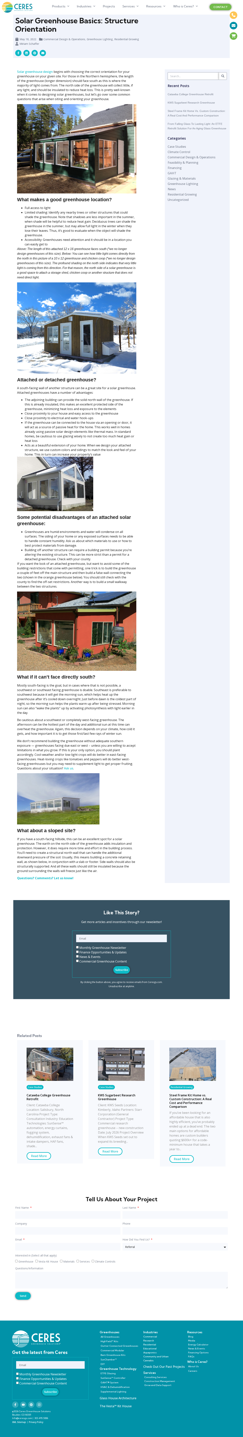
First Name (22, 1207)
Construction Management (159, 1381)
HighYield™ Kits (109, 1341)
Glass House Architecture (118, 1398)
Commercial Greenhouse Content (103, 961)
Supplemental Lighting (113, 1391)
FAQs (191, 1356)
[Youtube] (23, 1405)
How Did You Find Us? (136, 1239)
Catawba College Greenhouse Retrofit (190, 94)
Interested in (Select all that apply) (36, 1255)
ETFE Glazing (108, 1373)
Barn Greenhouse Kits (113, 1355)
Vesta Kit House (48, 1261)
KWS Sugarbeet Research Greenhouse (191, 102)
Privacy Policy (36, 1422)
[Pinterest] (31, 1405)
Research (148, 1340)
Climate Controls (105, 1261)
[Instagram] (39, 1405)
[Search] (223, 76)
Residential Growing (126, 39)
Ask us (68, 768)
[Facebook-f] (15, 1405)
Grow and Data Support (157, 1385)
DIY (103, 1364)
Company (21, 1223)
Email (19, 1239)
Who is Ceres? (183, 6)
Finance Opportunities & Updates (103, 952)
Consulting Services (155, 1377)
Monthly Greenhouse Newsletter (102, 948)
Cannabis (148, 1360)
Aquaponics (150, 1352)
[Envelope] (43, 53)
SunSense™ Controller (113, 1378)
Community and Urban (156, 1356)
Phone (126, 1223)
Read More (39, 1156)
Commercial (150, 1336)
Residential (149, 1344)
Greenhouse (25, 1261)
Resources (153, 6)
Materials (69, 1261)
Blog (190, 1336)
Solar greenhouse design (35, 72)
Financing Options (198, 1352)
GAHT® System (109, 1382)
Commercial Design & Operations (64, 39)
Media (191, 1340)
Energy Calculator (198, 1344)
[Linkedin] (26, 53)
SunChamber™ (109, 1359)
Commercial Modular (112, 1350)
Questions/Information (29, 1268)
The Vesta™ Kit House (116, 1406)
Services (128, 6)
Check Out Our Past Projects (164, 1367)
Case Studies (35, 1087)
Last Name (129, 1207)
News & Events (89, 957)
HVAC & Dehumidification (115, 1387)
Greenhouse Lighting (100, 39)
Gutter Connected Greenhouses (119, 1345)
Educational (150, 1348)
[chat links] (233, 46)
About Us (193, 1366)
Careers (192, 1370)
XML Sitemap (19, 1422)
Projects (109, 6)
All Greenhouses (110, 1336)
